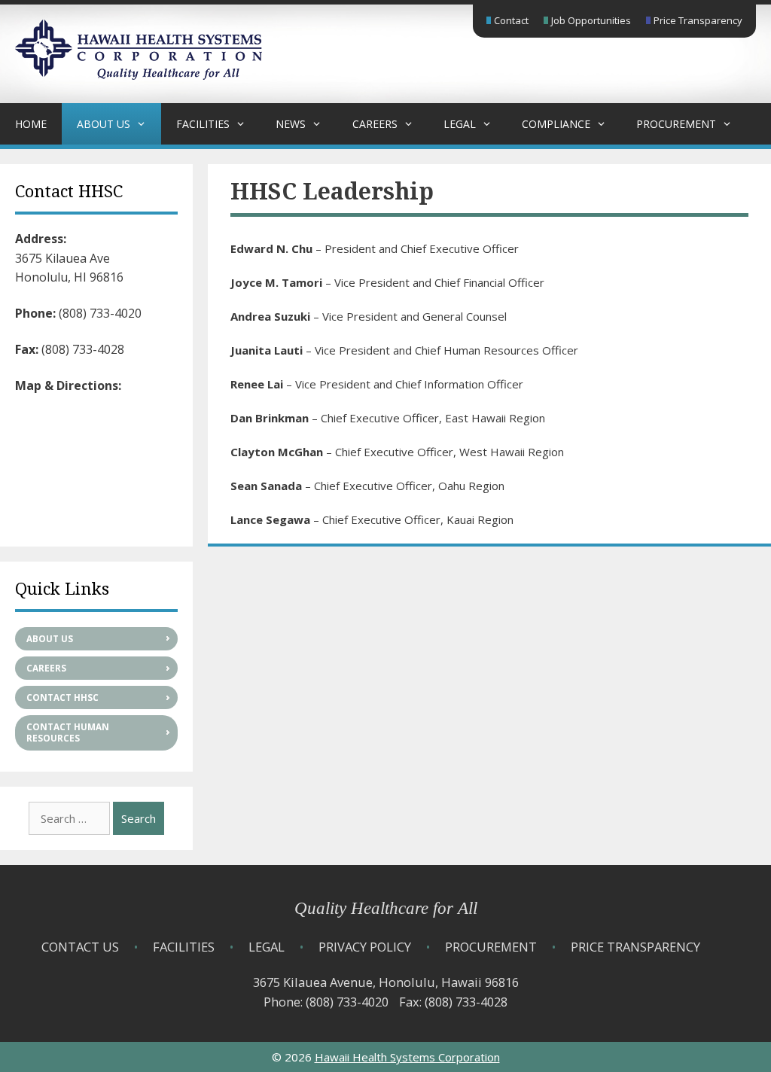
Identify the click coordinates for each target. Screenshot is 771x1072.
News (291, 124)
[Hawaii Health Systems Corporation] (138, 75)
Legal (459, 124)
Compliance (556, 124)
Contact (511, 20)
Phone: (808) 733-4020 (326, 1001)
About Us (103, 124)
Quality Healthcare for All (385, 908)
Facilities (203, 124)
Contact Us (80, 946)
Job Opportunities (591, 20)
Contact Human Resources (67, 732)
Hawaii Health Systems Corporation (407, 1056)
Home (31, 124)
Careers (375, 124)
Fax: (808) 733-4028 (453, 1001)
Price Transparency (698, 20)
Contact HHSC (62, 697)
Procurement (676, 124)
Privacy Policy (364, 946)
